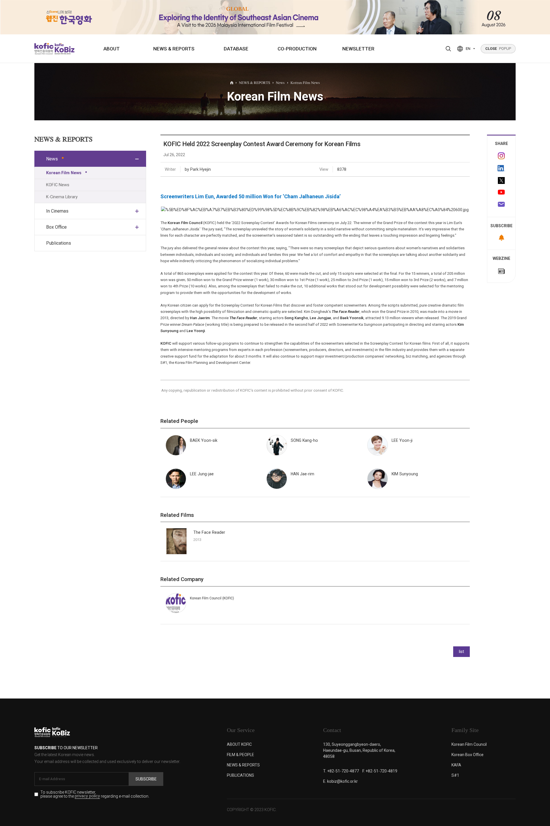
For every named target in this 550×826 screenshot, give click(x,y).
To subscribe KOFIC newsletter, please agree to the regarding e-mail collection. (94, 794)
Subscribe (146, 779)
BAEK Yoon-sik (203, 440)
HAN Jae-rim (302, 474)
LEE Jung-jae (202, 474)
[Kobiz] (64, 48)
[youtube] (501, 193)
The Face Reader (209, 532)
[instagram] (501, 156)
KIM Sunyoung (405, 474)
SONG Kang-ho (304, 440)
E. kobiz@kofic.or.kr (340, 781)
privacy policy (87, 796)
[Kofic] (44, 48)
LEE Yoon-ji (402, 440)
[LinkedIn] (501, 168)
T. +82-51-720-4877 (341, 771)
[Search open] (448, 49)
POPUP (498, 48)
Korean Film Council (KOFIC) (212, 598)
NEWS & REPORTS (174, 49)
